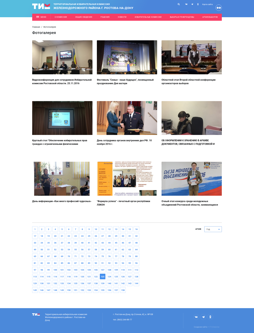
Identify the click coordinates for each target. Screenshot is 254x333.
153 (89, 290)
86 (69, 263)
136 (82, 283)
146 (42, 290)
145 (35, 290)
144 (136, 283)
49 (35, 249)
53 (62, 249)
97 (35, 270)
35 (48, 243)
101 (62, 270)
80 (136, 256)
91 (102, 263)
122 (96, 276)
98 (42, 270)
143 (129, 283)
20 (55, 236)
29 (116, 236)
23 (75, 236)
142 (123, 283)
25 (89, 236)
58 (96, 249)
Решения (105, 17)
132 (55, 283)
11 (102, 229)
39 (75, 243)
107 (102, 270)
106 (96, 270)
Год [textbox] (208, 229)
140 (109, 283)
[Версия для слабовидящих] (219, 8)
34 (42, 243)
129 (35, 283)
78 (123, 256)
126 (123, 276)
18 (42, 236)
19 (48, 236)
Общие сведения (83, 17)
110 (123, 270)
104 (82, 270)
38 (69, 243)
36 (55, 243)
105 (89, 270)
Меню (43, 17)
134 (69, 283)
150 (69, 290)
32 (136, 236)
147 (48, 290)
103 (75, 270)
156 (109, 290)
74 (96, 256)
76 (109, 256)
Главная (36, 27)
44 (109, 243)
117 (62, 276)
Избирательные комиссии (148, 17)
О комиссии (61, 17)
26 (96, 236)
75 (102, 256)
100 (55, 270)
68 (55, 256)
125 (116, 276)
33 (35, 243)
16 (136, 229)
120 (82, 276)
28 (109, 236)
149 (62, 290)
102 (69, 270)
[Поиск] (178, 4)
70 (69, 256)
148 (55, 290)
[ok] (197, 4)
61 (116, 249)
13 (116, 229)
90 (96, 263)
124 (109, 276)
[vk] (186, 4)
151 (75, 290)
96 (136, 263)
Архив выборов (210, 17)
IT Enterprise (214, 327)
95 (129, 263)
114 (42, 276)
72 (82, 256)
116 (55, 276)
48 (136, 243)
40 (82, 243)
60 (109, 249)
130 (42, 283)
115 (48, 276)
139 (102, 283)
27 (102, 236)
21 (62, 236)
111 (129, 270)
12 (109, 229)
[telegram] (192, 4)
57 (89, 249)
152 (82, 290)
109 (116, 270)
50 (42, 249)
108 (109, 270)
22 (69, 236)
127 (129, 276)
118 (69, 276)
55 (75, 249)
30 (123, 236)
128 (136, 276)
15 (129, 229)
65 (35, 256)
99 (48, 270)
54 (69, 249)
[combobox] (213, 229)
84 (55, 263)
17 (35, 236)
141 (116, 283)
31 (129, 236)
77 (116, 256)
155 (102, 290)
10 (96, 229)
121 (89, 276)
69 (62, 256)
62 (123, 249)
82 (42, 263)
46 (123, 243)
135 (75, 283)
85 (62, 263)
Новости (122, 17)
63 (129, 249)
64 (136, 249)
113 (35, 276)
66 (42, 256)
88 (82, 263)
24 (82, 236)
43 (102, 243)
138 (96, 283)
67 (48, 256)
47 (129, 243)
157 (116, 290)
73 (89, 256)
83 (48, 263)
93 (116, 263)
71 (75, 256)
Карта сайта (207, 4)
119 (75, 276)
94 (123, 263)
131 (48, 283)
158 (123, 290)
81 (35, 263)
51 (48, 249)
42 (96, 243)
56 (82, 249)
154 (96, 290)
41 (89, 243)
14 (123, 229)
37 (62, 243)
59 (102, 249)
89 (89, 263)
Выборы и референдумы (182, 17)
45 (116, 243)
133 (62, 283)
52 (55, 249)
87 (75, 263)
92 (109, 263)
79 (129, 256)
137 (89, 283)
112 (136, 270)
